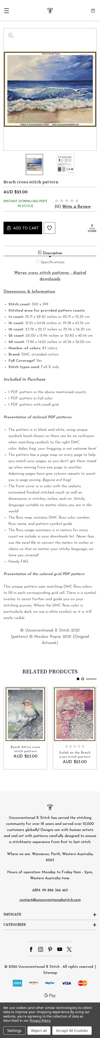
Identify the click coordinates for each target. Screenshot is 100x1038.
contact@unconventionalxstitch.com (50, 900)
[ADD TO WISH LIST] (49, 228)
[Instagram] (40, 949)
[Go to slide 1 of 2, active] (78, 679)
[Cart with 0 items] (93, 10)
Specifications (52, 262)
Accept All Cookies (72, 1030)
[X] (69, 949)
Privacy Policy (40, 1020)
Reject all (39, 1030)
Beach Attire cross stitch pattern (25, 749)
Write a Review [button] (76, 207)
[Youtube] (59, 949)
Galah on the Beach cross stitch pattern (74, 755)
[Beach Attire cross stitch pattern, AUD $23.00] (25, 714)
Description (52, 253)
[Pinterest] (50, 949)
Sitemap (50, 973)
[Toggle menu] (6, 10)
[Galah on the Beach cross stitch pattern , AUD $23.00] (75, 714)
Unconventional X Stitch (39, 967)
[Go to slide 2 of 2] (82, 679)
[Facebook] (31, 949)
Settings (14, 1030)
